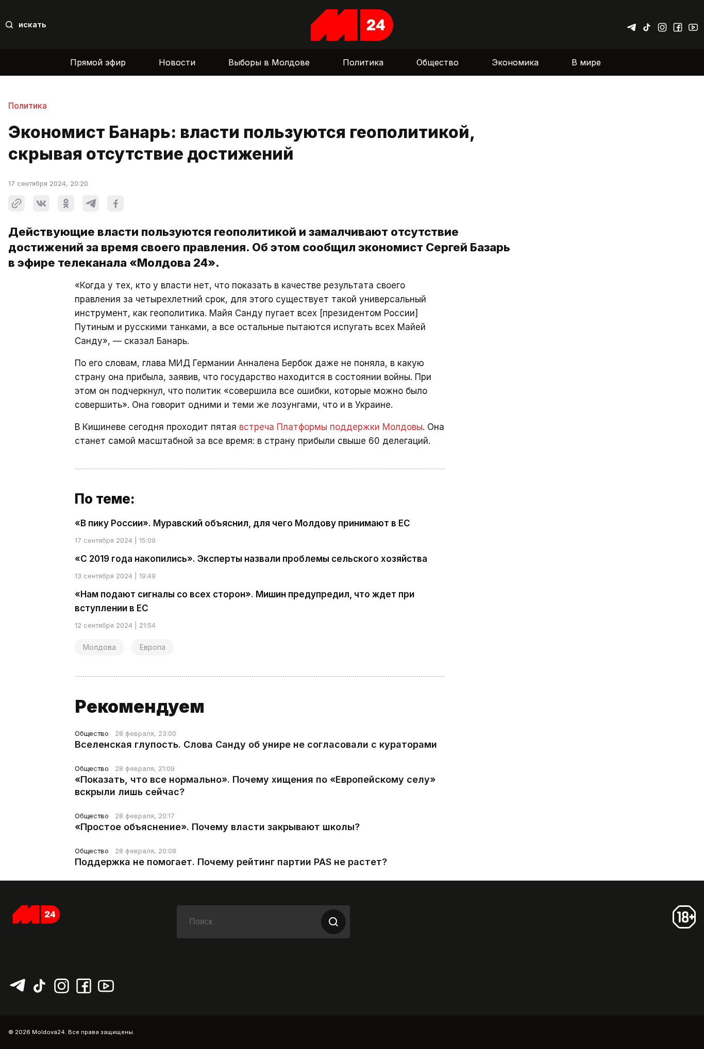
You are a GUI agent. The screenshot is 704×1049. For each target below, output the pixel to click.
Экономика (515, 62)
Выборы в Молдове (269, 62)
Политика (363, 62)
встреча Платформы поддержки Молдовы (331, 427)
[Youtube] (693, 24)
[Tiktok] (646, 24)
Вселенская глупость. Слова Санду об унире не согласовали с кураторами (256, 744)
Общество (437, 62)
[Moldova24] (352, 25)
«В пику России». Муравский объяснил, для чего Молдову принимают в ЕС (242, 523)
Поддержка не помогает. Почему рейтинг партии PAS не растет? (231, 861)
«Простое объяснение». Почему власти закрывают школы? (217, 826)
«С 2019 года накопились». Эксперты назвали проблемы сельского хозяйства (251, 559)
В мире (586, 62)
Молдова (99, 647)
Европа (152, 647)
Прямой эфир (98, 62)
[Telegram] (631, 24)
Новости (177, 62)
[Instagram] (662, 24)
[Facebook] (677, 24)
